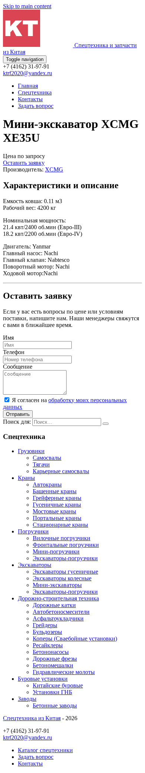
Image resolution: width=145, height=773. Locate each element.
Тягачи (41, 464)
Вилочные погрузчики (61, 538)
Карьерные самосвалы (61, 471)
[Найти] (106, 424)
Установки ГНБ (52, 692)
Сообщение (17, 366)
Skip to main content (27, 6)
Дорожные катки (54, 605)
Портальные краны (57, 518)
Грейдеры (45, 625)
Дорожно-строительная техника (58, 598)
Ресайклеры (48, 645)
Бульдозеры (47, 632)
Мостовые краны (54, 511)
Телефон (14, 352)
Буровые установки (43, 679)
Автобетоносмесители (61, 612)
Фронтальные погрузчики (66, 545)
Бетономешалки (53, 665)
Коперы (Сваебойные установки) (75, 638)
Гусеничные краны (57, 504)
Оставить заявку (24, 163)
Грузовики (31, 451)
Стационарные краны (60, 525)
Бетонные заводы (55, 705)
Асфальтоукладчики (58, 618)
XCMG (54, 169)
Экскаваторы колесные (62, 578)
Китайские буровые (58, 685)
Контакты (30, 99)
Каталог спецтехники (45, 750)
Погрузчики (33, 531)
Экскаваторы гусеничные (65, 571)
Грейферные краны (57, 498)
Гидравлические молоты (64, 672)
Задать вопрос (36, 106)
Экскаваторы (34, 565)
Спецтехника (35, 92)
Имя (8, 337)
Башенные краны (55, 491)
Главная (28, 86)
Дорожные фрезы (55, 658)
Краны (26, 478)
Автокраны (47, 484)
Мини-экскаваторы (57, 585)
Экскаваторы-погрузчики (65, 558)
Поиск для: (17, 421)
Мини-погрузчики (56, 551)
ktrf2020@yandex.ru (27, 73)
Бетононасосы (51, 652)
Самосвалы (47, 458)
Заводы (27, 699)
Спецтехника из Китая (32, 718)
